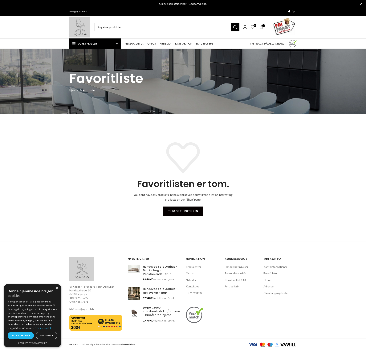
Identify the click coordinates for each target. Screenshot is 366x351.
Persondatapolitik (235, 273)
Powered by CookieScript (32, 343)
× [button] (56, 288)
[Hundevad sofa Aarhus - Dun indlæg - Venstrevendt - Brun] (134, 273)
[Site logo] (79, 26)
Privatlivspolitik (43, 328)
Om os (190, 273)
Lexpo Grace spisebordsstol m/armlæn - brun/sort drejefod (161, 311)
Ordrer (267, 280)
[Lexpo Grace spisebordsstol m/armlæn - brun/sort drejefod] (134, 314)
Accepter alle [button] (20, 335)
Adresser (268, 286)
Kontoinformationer (275, 266)
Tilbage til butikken (183, 211)
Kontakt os (192, 286)
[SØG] (235, 27)
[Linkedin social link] (294, 11)
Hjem (72, 90)
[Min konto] (245, 27)
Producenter (193, 266)
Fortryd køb (232, 286)
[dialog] (32, 315)
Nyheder (191, 280)
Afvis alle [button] (46, 335)
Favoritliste (270, 273)
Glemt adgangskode (275, 293)
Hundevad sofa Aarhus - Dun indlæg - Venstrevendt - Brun (160, 270)
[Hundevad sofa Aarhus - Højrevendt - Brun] (134, 293)
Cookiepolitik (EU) (235, 280)
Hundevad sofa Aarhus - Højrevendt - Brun (160, 291)
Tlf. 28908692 (194, 293)
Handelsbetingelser (236, 266)
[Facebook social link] (289, 11)
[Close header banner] (361, 4)
